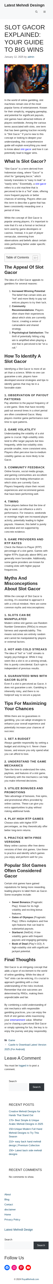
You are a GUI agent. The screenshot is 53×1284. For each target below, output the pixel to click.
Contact (8, 1204)
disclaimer (10, 1209)
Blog (6, 1199)
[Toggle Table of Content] (33, 257)
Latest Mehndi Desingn (24, 5)
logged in (24, 1065)
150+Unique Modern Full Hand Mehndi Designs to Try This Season (25, 1133)
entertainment (17, 1020)
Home (7, 1214)
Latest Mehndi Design (18, 1229)
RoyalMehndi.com (30, 1279)
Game (11, 1040)
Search (13, 1081)
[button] (36, 11)
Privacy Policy (12, 1219)
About (7, 1194)
